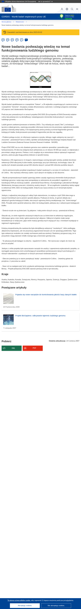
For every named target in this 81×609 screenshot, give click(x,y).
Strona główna (6, 22)
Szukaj (72, 9)
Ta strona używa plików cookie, (19, 600)
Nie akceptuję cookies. (56, 605)
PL (26, 39)
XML (13, 348)
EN (8, 39)
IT (21, 39)
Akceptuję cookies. (25, 605)
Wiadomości (20, 22)
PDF (34, 348)
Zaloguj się (62, 9)
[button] (67, 9)
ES (12, 39)
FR (17, 39)
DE (3, 39)
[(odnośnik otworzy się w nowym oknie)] (9, 8)
